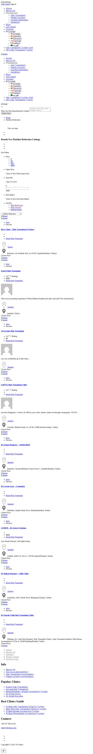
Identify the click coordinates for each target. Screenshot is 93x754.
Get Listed (11, 27)
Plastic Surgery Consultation (20, 676)
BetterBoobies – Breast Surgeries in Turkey (27, 691)
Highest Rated (16, 210)
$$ (12, 161)
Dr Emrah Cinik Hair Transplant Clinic (17, 615)
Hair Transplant (18, 15)
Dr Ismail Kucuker (14, 696)
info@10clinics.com (8, 728)
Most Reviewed (17, 205)
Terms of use (12, 659)
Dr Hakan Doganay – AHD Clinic (15, 574)
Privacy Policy (12, 657)
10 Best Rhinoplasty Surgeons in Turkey (25, 713)
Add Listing (5, 4)
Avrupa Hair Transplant (12, 331)
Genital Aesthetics (19, 20)
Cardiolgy (15, 22)
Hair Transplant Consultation (20, 674)
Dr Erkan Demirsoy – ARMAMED (15, 445)
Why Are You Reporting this (15, 111)
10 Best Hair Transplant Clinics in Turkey (25, 706)
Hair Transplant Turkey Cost (19, 47)
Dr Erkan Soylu (13, 694)
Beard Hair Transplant (14, 238)
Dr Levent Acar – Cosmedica (13, 486)
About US (10, 11)
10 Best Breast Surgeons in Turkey (22, 711)
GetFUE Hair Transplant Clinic (14, 385)
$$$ (12, 163)
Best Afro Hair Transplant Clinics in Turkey (26, 709)
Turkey (10, 247)
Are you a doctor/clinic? (17, 672)
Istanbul (11, 307)
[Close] (2, 106)
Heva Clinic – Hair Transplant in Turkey (17, 229)
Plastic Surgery (18, 18)
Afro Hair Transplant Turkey (19, 50)
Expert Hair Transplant (10, 271)
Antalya (10, 421)
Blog (8, 24)
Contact (10, 29)
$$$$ (13, 165)
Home (9, 8)
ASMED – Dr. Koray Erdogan (13, 528)
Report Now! (6, 113)
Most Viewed (16, 207)
